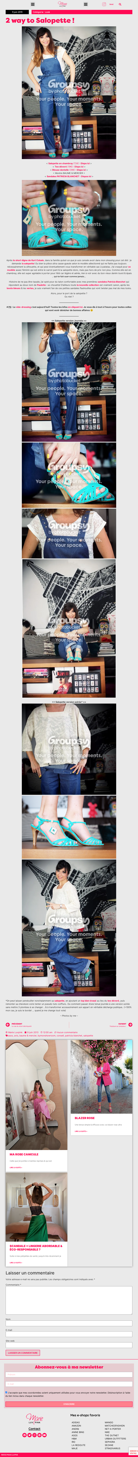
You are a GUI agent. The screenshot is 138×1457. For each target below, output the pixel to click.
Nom (8, 1319)
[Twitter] (29, 1435)
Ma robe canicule (24, 1154)
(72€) (69, 163)
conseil (60, 1035)
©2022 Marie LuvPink (9, 1455)
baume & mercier (28, 1035)
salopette (88, 1035)
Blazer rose (85, 1118)
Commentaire (13, 1285)
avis (16, 1035)
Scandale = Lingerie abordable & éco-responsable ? (36, 1247)
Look (47, 12)
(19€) (69, 166)
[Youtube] (44, 1435)
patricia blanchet (73, 1035)
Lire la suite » (16, 1167)
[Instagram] (34, 1435)
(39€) (69, 169)
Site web (10, 1341)
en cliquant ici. (76, 307)
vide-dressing (23, 307)
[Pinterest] (39, 1435)
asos (10, 1035)
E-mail (9, 1330)
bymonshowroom (47, 1035)
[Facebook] (24, 1435)
